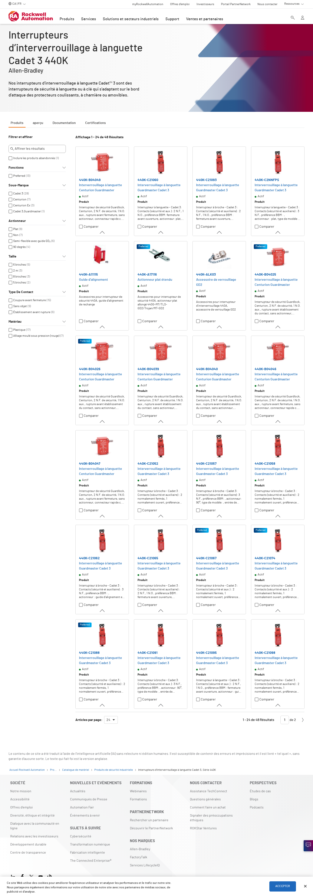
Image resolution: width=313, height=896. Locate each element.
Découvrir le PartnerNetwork (151, 828)
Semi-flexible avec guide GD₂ (31, 241)
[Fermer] (305, 886)
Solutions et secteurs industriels (131, 19)
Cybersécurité (80, 836)
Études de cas (260, 791)
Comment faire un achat (208, 807)
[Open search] (293, 18)
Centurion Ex (21, 205)
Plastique (19, 329)
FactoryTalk (138, 857)
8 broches (19, 276)
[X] (31, 876)
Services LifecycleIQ (145, 865)
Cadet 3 (18, 193)
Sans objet (20, 306)
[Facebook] (22, 876)
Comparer (91, 226)
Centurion (19, 199)
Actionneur (17, 221)
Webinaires (138, 791)
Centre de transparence (28, 852)
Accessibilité (20, 799)
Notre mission (20, 791)
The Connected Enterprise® (90, 860)
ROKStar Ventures (203, 828)
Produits (67, 19)
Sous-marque (19, 185)
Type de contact (21, 292)
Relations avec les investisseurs (34, 836)
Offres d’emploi (21, 807)
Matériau (15, 321)
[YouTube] (40, 876)
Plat (15, 229)
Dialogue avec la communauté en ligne (34, 826)
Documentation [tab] (64, 123)
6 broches (19, 264)
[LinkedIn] (14, 876)
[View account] (302, 18)
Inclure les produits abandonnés (34, 158)
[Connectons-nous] (308, 845)
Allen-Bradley (140, 849)
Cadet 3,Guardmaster (27, 211)
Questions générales (205, 799)
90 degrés (19, 247)
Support (172, 19)
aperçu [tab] (38, 123)
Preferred (19, 175)
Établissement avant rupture (31, 312)
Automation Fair (82, 807)
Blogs (254, 799)
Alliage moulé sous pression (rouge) (36, 335)
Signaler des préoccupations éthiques (211, 818)
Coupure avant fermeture (29, 300)
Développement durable (28, 844)
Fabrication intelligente (87, 852)
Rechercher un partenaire (149, 820)
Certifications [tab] (95, 123)
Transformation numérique (90, 844)
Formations (138, 799)
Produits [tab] (17, 123)
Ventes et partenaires (204, 19)
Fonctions (16, 167)
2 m (15, 270)
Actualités (77, 791)
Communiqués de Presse (88, 799)
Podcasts (257, 807)
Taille (12, 256)
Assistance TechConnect (208, 791)
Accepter (282, 886)
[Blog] (49, 876)
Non (16, 235)
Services (88, 19)
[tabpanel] (156, 431)
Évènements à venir (85, 815)
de (292, 720)
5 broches (19, 282)
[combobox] (111, 720)
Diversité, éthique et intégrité (32, 815)
